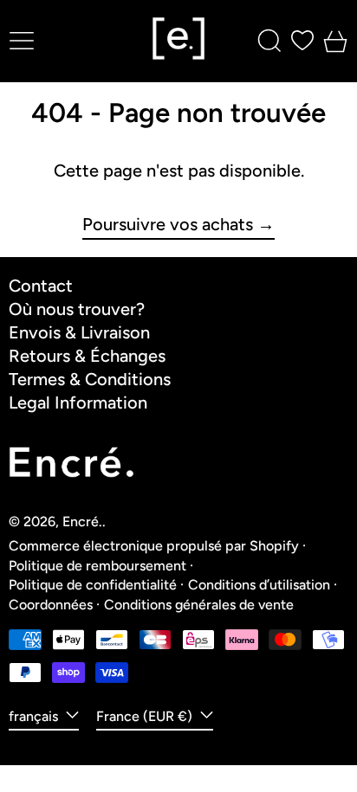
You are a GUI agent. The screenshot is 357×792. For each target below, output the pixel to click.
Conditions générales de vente (199, 604)
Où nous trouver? (77, 309)
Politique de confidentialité (93, 584)
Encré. (82, 521)
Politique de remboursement (97, 565)
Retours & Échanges (87, 355)
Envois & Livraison (79, 332)
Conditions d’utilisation (259, 584)
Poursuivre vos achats (167, 225)
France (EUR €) (146, 716)
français (35, 716)
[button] (269, 40)
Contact (41, 285)
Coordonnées (51, 604)
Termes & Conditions (90, 379)
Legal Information (78, 402)
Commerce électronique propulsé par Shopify (154, 546)
